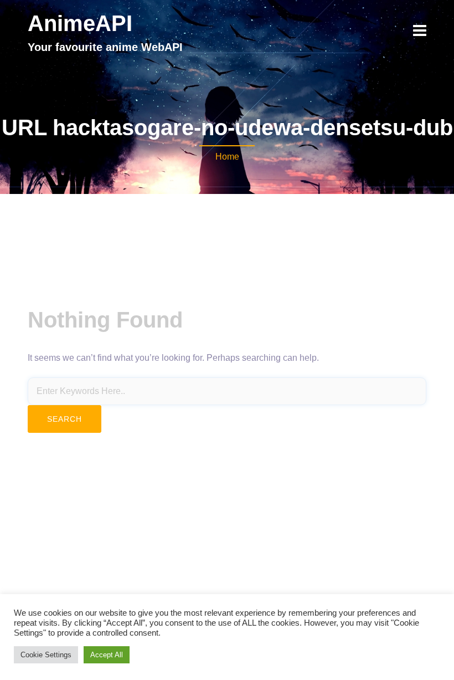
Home (227, 156)
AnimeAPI (80, 23)
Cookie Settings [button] (45, 655)
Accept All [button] (106, 655)
